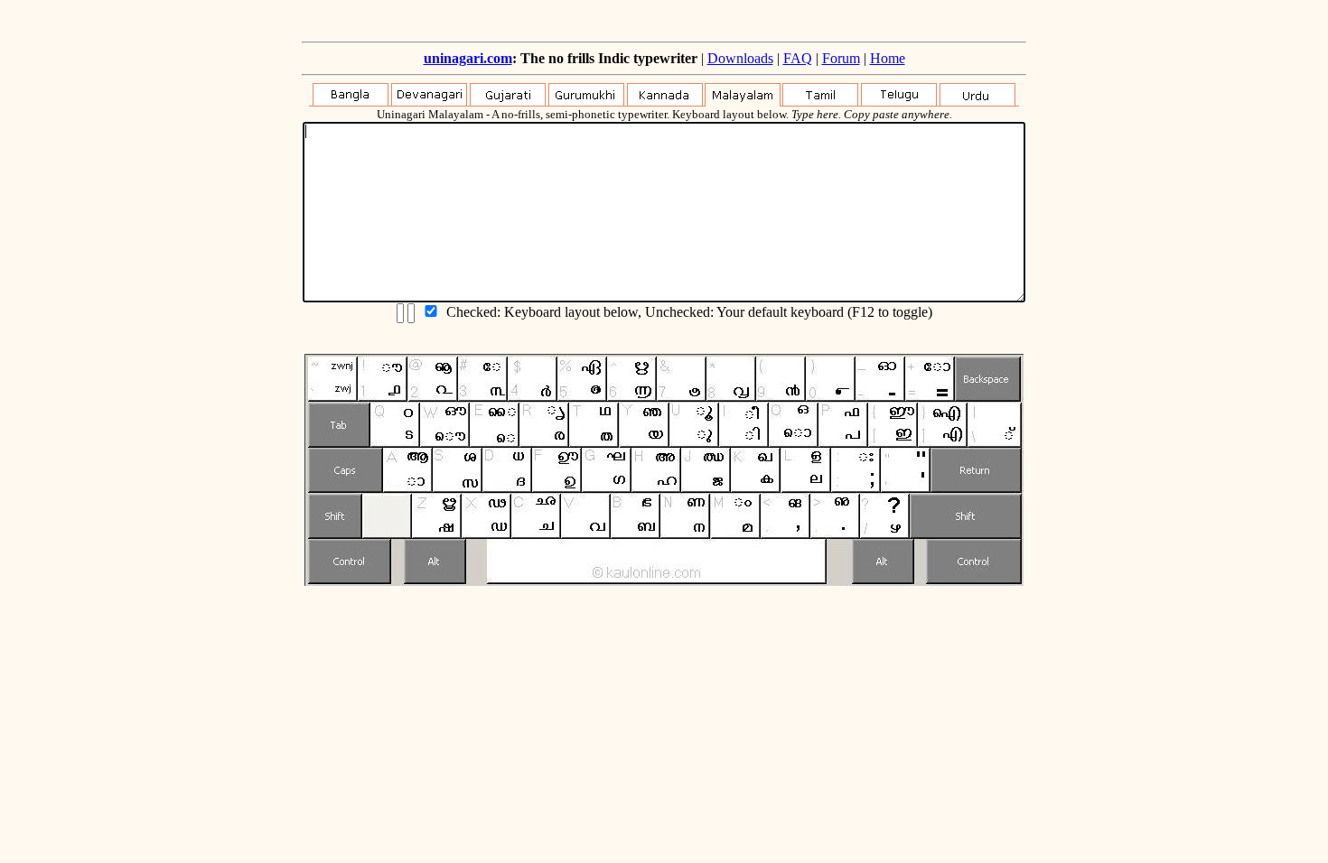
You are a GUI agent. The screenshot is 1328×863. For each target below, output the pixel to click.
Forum (841, 58)
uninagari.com (468, 58)
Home (887, 58)
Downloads (740, 58)
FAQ (797, 58)
